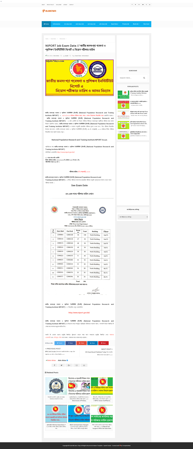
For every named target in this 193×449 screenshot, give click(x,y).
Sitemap (65, 5)
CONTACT (71, 5)
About (43, 5)
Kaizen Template (98, 446)
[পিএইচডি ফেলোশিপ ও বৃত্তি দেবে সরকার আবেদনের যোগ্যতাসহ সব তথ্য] (56, 386)
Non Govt (146, 24)
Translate (47, 30)
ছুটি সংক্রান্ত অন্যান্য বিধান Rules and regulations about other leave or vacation (139, 123)
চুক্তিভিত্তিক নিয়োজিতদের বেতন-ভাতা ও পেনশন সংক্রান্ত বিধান (138, 133)
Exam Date (114, 24)
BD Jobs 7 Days (77, 446)
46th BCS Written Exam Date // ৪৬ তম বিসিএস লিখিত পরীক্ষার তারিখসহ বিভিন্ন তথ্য (56, 427)
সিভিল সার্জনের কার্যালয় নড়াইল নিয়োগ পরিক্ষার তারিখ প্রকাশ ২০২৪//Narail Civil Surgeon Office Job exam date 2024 (101, 427)
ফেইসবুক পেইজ (57, 337)
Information (56, 24)
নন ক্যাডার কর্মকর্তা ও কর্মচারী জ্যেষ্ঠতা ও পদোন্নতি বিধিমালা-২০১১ (138, 102)
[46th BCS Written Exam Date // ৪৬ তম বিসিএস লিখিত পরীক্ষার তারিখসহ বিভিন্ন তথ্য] (56, 413)
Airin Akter (62, 360)
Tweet (60, 343)
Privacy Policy (50, 5)
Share (71, 343)
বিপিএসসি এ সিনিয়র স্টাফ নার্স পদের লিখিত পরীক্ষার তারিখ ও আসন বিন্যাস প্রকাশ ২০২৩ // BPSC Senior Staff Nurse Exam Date (102, 399)
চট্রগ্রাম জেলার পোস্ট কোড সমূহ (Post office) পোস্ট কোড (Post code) (139, 112)
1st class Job (68, 24)
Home (47, 24)
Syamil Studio (107, 446)
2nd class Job (80, 24)
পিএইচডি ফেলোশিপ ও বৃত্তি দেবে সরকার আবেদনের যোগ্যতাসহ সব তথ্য (56, 398)
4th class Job (103, 24)
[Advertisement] (114, 13)
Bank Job (136, 24)
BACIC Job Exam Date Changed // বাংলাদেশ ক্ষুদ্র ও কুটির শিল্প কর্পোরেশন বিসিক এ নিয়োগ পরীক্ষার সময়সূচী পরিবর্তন (79, 427)
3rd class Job (91, 24)
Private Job (125, 24)
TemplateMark (126, 446)
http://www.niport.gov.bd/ (66, 152)
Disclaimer (58, 5)
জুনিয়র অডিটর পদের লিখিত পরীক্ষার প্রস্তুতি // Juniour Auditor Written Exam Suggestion (139, 92)
